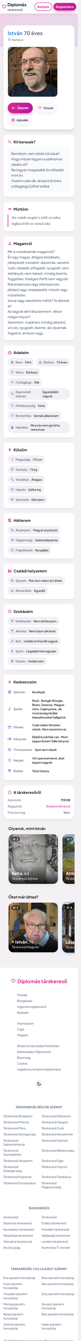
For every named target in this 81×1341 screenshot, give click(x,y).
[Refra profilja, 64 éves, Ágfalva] (33, 859)
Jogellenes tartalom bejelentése (39, 1069)
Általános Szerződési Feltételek (38, 1046)
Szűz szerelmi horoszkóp (58, 1294)
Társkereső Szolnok (55, 1140)
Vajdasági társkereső (56, 1235)
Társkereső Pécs (14, 1128)
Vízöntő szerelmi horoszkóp (14, 1326)
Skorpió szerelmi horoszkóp (53, 1306)
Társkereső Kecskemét (57, 1134)
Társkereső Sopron (54, 1167)
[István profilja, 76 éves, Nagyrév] (33, 927)
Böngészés (24, 1001)
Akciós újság (11, 1247)
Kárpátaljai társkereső (18, 1235)
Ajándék (19, 120)
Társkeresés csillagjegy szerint (39, 1269)
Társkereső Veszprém (18, 1161)
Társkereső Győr (53, 1128)
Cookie (22, 1063)
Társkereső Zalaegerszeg (12, 1169)
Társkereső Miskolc (16, 1122)
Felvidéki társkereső (55, 1229)
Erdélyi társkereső (54, 1223)
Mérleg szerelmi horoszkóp (14, 1306)
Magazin (22, 1035)
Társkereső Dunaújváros (19, 1183)
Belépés (43, 7)
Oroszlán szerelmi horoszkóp (15, 1296)
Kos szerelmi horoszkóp (19, 1278)
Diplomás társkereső (17, 1223)
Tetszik (45, 108)
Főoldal (22, 995)
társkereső (10, 1217)
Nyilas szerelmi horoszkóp (13, 1316)
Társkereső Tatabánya (56, 1177)
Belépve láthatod (58, 806)
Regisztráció (65, 7)
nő (24, 164)
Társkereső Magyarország (51, 1185)
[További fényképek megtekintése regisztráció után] (33, 72)
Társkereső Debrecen (56, 1116)
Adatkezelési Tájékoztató (34, 1052)
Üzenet (20, 108)
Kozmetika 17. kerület (56, 1247)
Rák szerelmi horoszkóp (58, 1284)
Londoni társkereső (55, 1241)
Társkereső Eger (53, 1161)
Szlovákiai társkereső (17, 1241)
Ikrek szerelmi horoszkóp (12, 1286)
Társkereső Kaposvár (17, 1177)
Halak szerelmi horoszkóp (51, 1326)
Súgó (20, 1029)
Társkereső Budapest (17, 1116)
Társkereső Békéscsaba (58, 1150)
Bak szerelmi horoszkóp (58, 1314)
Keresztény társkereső (18, 1229)
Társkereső (49, 1217)
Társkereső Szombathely (12, 1152)
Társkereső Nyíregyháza (19, 1134)
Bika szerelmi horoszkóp (58, 1278)
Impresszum (25, 1023)
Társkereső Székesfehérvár (14, 1142)
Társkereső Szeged (55, 1122)
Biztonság (24, 1057)
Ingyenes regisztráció (31, 1006)
